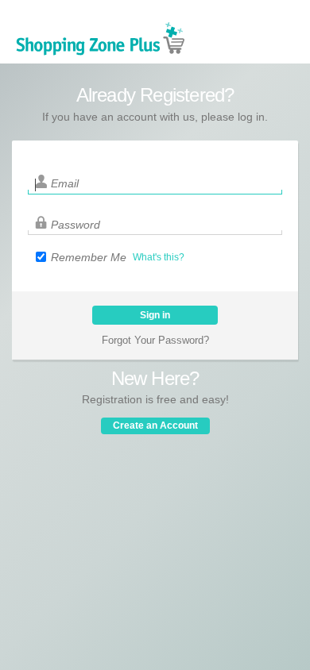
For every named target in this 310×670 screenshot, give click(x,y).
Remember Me (88, 257)
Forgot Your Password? (155, 340)
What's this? (158, 257)
